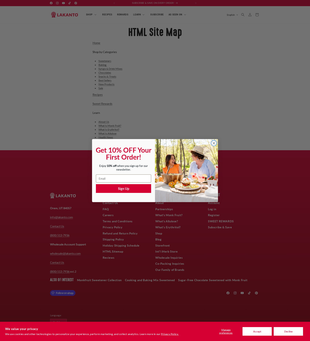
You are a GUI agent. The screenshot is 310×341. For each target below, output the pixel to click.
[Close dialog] (214, 143)
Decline (288, 331)
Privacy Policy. (170, 334)
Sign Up (123, 188)
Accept (257, 331)
